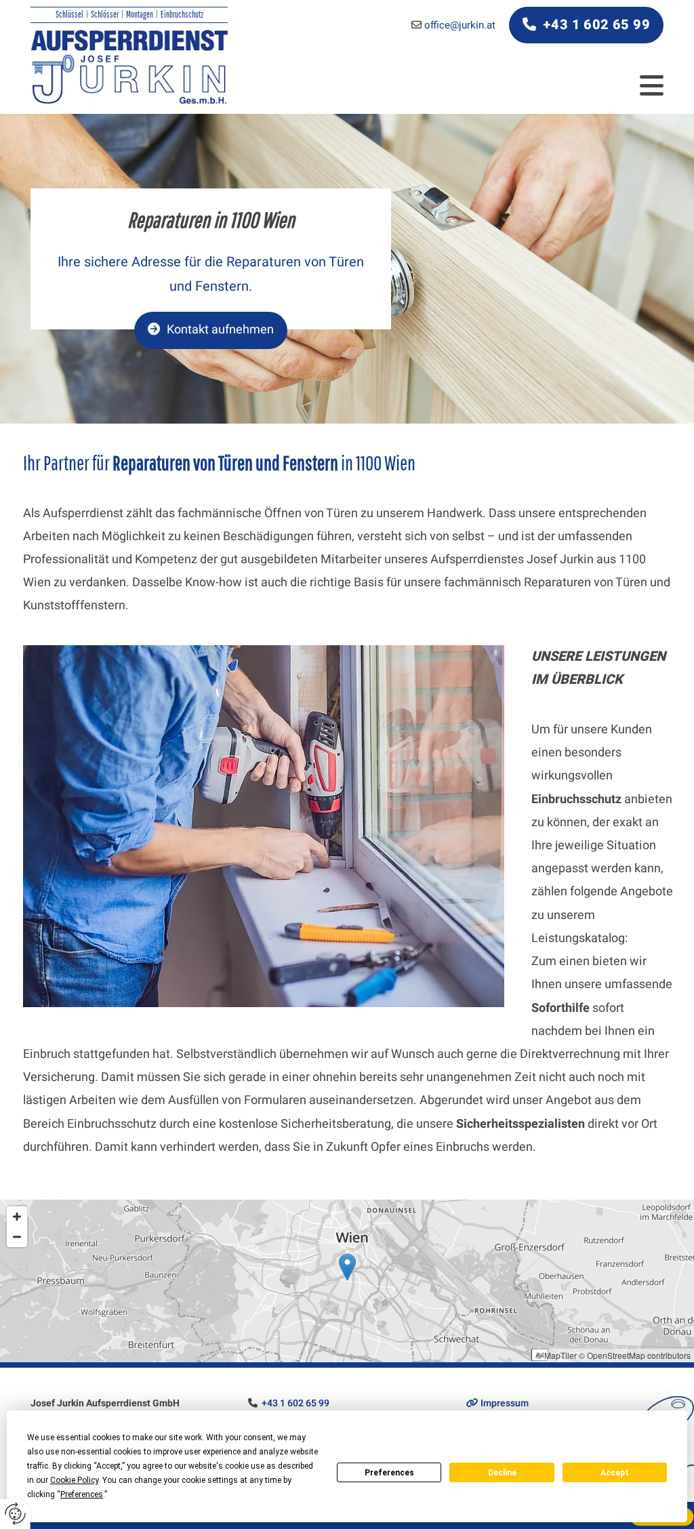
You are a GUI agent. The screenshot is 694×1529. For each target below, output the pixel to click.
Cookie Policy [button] (74, 1480)
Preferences (389, 1472)
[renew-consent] (15, 1514)
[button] (586, 25)
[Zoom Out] (17, 1237)
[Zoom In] (17, 1216)
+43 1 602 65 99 (296, 1403)
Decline (502, 1472)
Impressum (497, 1403)
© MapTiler (556, 1355)
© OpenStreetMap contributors (635, 1355)
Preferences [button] (81, 1494)
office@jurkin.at (459, 25)
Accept (614, 1472)
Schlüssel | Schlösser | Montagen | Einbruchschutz (129, 14)
